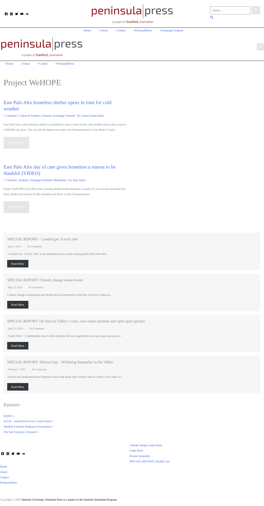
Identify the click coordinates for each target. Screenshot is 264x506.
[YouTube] (21, 13)
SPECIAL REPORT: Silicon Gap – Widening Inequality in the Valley (60, 362)
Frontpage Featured (64, 115)
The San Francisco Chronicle (20, 431)
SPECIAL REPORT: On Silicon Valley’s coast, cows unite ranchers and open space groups (76, 321)
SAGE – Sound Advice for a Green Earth (27, 421)
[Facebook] (6, 13)
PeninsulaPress (8, 482)
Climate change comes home (145, 445)
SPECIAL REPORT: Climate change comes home (45, 280)
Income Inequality (139, 456)
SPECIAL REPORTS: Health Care (149, 461)
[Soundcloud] (27, 13)
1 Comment (10, 115)
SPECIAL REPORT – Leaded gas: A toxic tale (42, 239)
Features (47, 115)
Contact (4, 477)
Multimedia (60, 180)
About (3, 472)
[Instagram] (11, 13)
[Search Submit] (255, 10)
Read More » (16, 145)
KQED (8, 416)
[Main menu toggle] (260, 46)
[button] (212, 18)
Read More (17, 263)
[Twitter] (16, 13)
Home (3, 466)
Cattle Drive (136, 450)
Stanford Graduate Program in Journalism (27, 426)
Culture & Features (30, 115)
